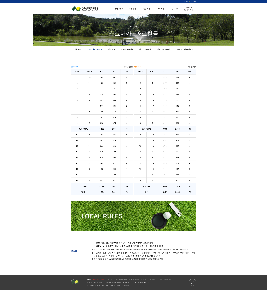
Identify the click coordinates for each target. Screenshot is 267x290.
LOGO (85, 8)
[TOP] (192, 282)
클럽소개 (146, 8)
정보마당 (174, 8)
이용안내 (132, 8)
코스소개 (160, 8)
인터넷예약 (119, 8)
